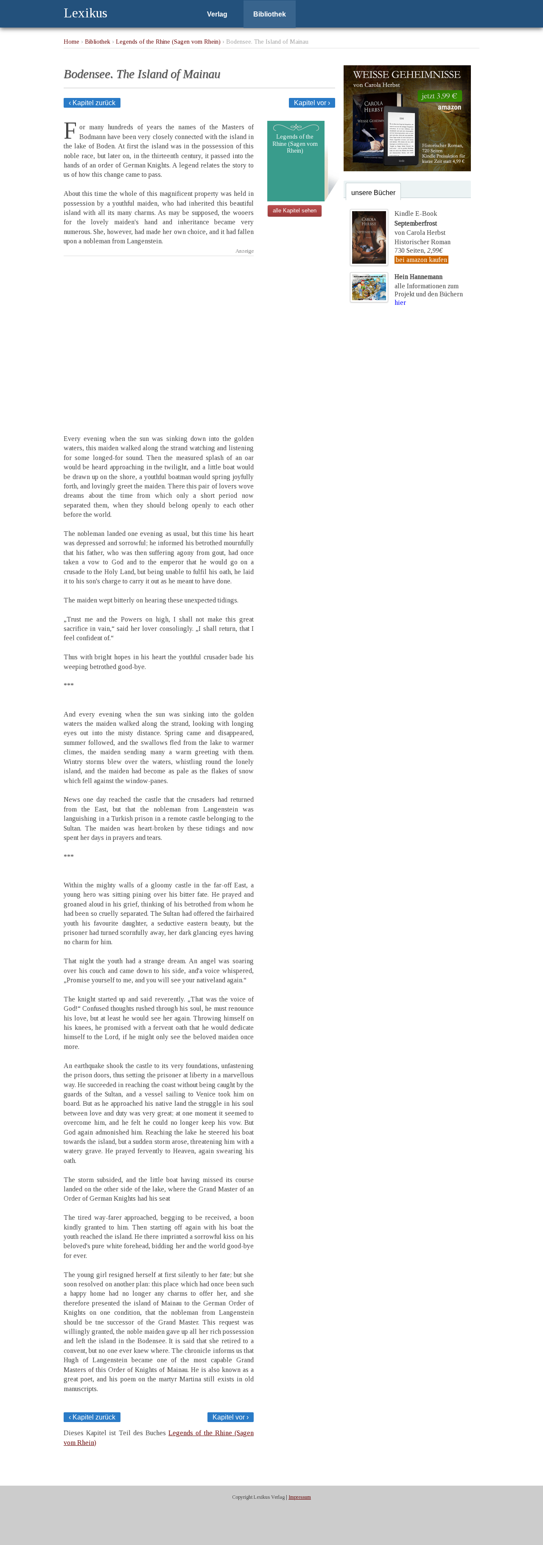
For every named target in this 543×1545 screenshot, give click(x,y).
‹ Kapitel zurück (92, 102)
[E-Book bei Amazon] (407, 169)
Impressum (299, 1497)
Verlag (217, 14)
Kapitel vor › (312, 102)
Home (71, 41)
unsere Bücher (373, 192)
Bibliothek (269, 14)
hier (400, 302)
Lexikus (85, 12)
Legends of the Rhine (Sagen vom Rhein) (168, 41)
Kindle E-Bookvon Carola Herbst (420, 223)
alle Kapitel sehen (294, 210)
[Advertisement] (159, 337)
